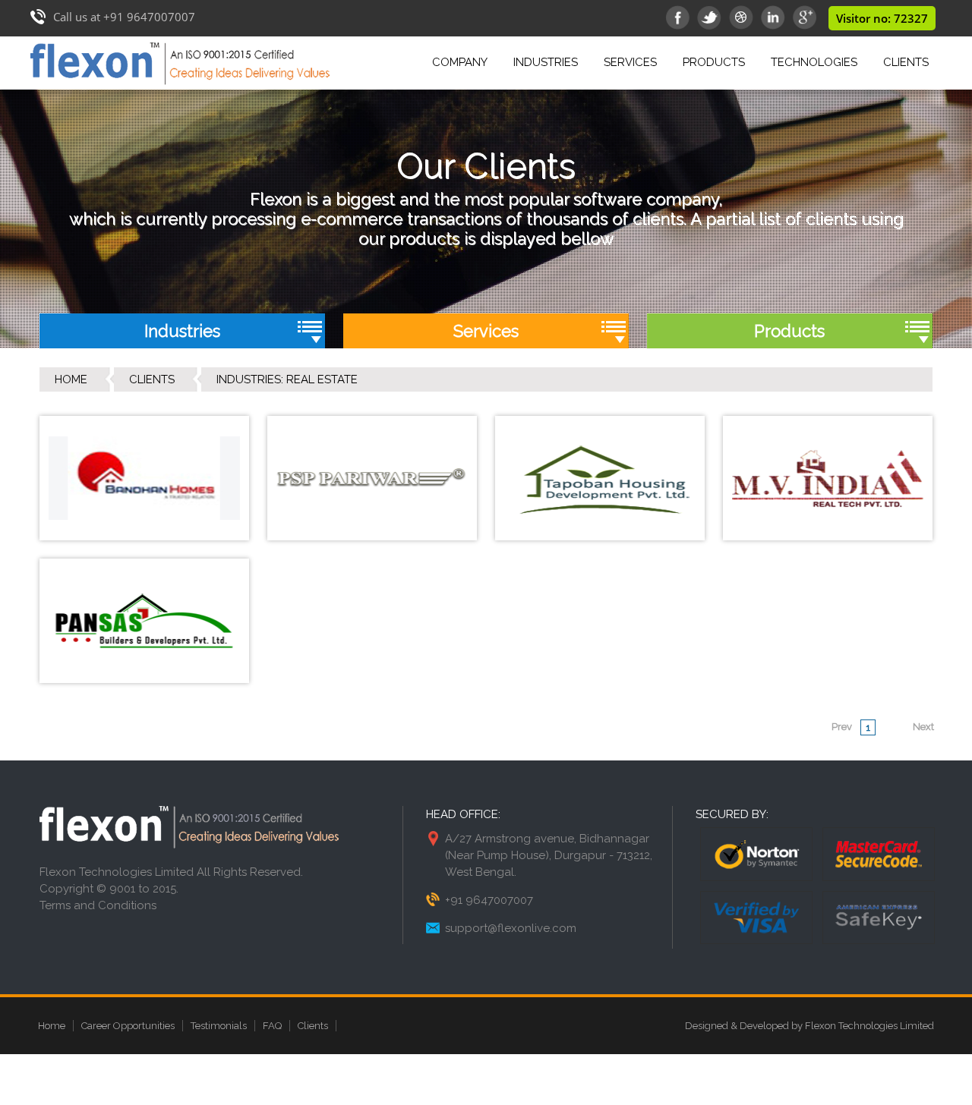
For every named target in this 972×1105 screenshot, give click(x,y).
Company (460, 62)
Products (714, 62)
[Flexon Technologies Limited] (180, 84)
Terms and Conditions (97, 905)
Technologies (814, 62)
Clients (906, 62)
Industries (545, 62)
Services (630, 62)
